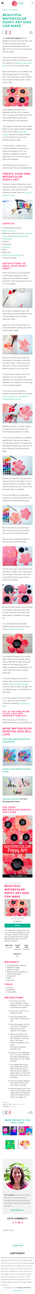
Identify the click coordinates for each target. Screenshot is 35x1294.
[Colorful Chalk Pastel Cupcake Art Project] (10, 1130)
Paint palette (7, 239)
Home (5, 10)
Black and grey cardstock (12, 255)
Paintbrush (6, 247)
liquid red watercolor (20, 236)
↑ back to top (17, 1245)
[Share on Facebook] (4, 32)
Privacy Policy (17, 1290)
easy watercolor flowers (15, 629)
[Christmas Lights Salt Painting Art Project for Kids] (10, 1144)
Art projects (13, 10)
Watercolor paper (9, 230)
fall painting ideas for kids (18, 684)
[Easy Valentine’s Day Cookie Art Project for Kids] (25, 1130)
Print (17, 925)
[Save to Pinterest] (8, 32)
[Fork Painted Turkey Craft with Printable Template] (25, 1144)
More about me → (17, 1210)
